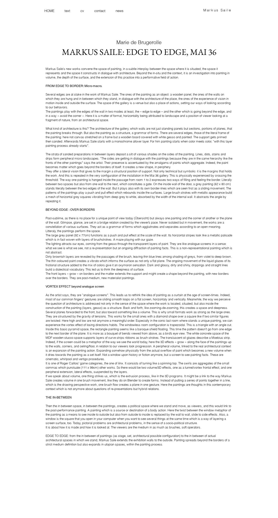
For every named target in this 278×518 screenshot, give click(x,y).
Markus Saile (217, 10)
